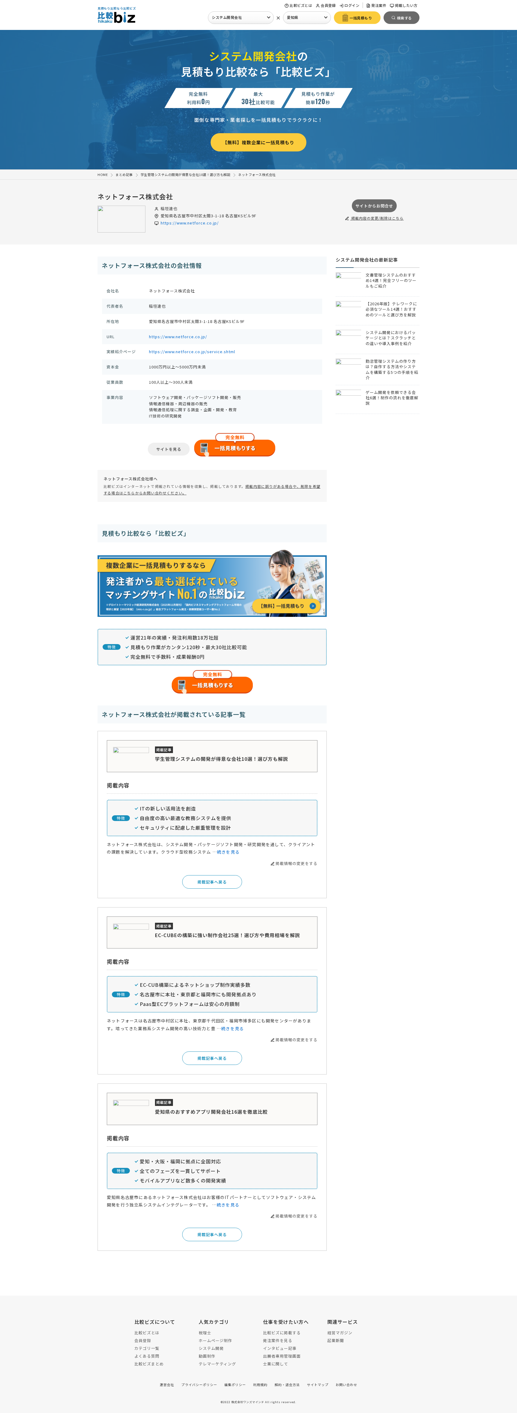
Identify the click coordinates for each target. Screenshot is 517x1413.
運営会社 (167, 1384)
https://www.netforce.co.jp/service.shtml (192, 351)
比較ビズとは (301, 5)
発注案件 (378, 5)
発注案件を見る (277, 1340)
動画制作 (207, 1356)
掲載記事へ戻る (212, 882)
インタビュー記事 (279, 1348)
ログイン (351, 5)
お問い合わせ (346, 1384)
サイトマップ (318, 1384)
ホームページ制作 (215, 1340)
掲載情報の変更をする (296, 863)
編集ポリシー (235, 1384)
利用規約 (260, 1384)
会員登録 (328, 5)
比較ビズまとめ (149, 1364)
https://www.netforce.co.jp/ (190, 223)
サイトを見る (168, 449)
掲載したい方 (406, 5)
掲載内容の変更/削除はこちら (377, 218)
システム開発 (211, 1348)
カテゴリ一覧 (146, 1348)
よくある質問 (146, 1356)
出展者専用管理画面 (282, 1356)
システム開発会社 (227, 17)
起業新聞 (335, 1340)
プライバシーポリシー (199, 1384)
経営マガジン (339, 1332)
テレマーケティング (217, 1364)
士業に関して (275, 1364)
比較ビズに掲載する (282, 1332)
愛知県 (292, 17)
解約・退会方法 (287, 1384)
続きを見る (228, 852)
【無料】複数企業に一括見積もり (258, 142)
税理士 (205, 1332)
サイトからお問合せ (374, 206)
